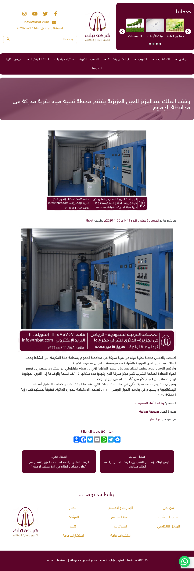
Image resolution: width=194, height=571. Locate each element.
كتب (73, 526)
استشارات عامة (120, 536)
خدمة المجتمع (120, 517)
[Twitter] (45, 13)
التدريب (142, 59)
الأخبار (73, 508)
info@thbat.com (36, 22)
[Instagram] (24, 13)
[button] (122, 31)
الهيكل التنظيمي (168, 526)
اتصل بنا (97, 68)
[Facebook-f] (55, 13)
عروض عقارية (14, 59)
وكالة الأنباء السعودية (149, 403)
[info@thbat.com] (54, 22)
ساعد (50, 560)
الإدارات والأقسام (121, 508)
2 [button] (157, 44)
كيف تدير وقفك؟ (118, 59)
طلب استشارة (168, 517)
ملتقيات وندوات (64, 59)
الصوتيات (121, 526)
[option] (173, 29)
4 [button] (150, 44)
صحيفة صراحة (149, 412)
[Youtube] (35, 13)
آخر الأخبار (155, 420)
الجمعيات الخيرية (89, 59)
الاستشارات (163, 59)
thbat (89, 221)
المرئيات (73, 517)
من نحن (183, 59)
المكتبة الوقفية (40, 59)
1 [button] (160, 44)
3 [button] (153, 44)
